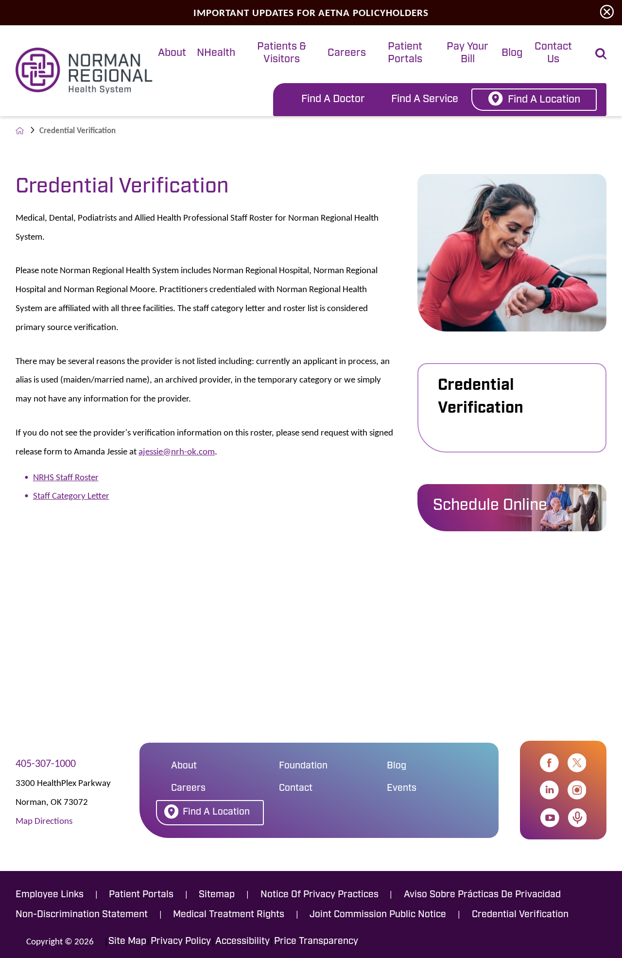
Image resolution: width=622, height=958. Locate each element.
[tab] (172, 54)
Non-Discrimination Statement (82, 915)
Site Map (127, 941)
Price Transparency (316, 941)
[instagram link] (577, 790)
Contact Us (553, 53)
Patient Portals (405, 53)
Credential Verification (480, 397)
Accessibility (242, 941)
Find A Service (424, 99)
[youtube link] (549, 817)
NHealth (216, 53)
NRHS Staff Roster (66, 477)
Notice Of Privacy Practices (319, 895)
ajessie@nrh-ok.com (176, 451)
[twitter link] (577, 762)
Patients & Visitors (281, 53)
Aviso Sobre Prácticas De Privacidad (482, 895)
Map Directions (44, 820)
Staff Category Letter (71, 495)
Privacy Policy (181, 941)
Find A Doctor (333, 99)
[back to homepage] (20, 130)
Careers (347, 53)
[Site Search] (600, 53)
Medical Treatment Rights (228, 915)
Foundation (303, 766)
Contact (295, 788)
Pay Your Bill (467, 53)
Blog (511, 53)
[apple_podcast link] (577, 817)
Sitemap (217, 895)
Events (401, 788)
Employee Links (50, 895)
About (172, 53)
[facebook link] (549, 762)
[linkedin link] (549, 790)
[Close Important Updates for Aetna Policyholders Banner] (607, 12)
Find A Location (544, 100)
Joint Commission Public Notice (378, 915)
